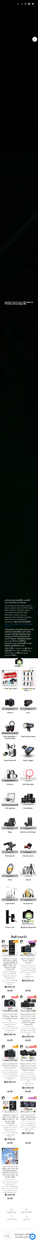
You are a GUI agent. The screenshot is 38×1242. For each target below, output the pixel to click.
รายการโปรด (11, 1219)
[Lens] (28, 702)
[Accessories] (28, 893)
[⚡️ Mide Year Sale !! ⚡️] (10, 678)
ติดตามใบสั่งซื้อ (26, 1212)
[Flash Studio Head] (28, 726)
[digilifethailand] (19, 663)
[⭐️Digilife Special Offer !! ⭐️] (28, 678)
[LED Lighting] (10, 798)
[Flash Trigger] (28, 750)
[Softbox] (10, 774)
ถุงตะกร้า (26, 1219)
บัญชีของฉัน (11, 1212)
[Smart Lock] (10, 917)
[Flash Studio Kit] (10, 750)
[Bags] (10, 821)
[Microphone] (10, 845)
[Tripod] (28, 869)
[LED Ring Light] (28, 774)
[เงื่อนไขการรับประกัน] (28, 917)
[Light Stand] (10, 893)
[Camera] (10, 702)
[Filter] (10, 869)
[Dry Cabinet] (28, 798)
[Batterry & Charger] (28, 821)
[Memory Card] (28, 845)
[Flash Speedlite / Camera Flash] (10, 726)
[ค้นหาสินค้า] (35, 39)
